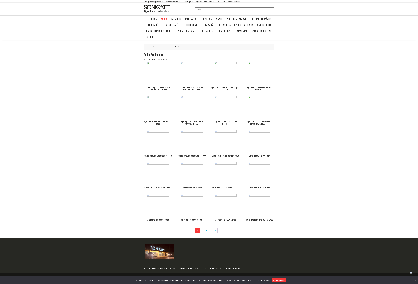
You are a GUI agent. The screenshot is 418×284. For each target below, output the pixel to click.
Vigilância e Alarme (236, 18)
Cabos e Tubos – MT (262, 30)
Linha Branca (223, 30)
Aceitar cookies (278, 280)
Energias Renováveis (261, 18)
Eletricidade (192, 24)
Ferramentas (241, 30)
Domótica (207, 18)
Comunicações (153, 24)
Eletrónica (151, 18)
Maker (219, 18)
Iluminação (208, 24)
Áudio (164, 18)
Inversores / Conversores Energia (236, 24)
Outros (149, 36)
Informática (191, 18)
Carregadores (264, 24)
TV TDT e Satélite (173, 24)
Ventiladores (206, 30)
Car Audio (176, 18)
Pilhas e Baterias (186, 30)
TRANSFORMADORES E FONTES (159, 30)
